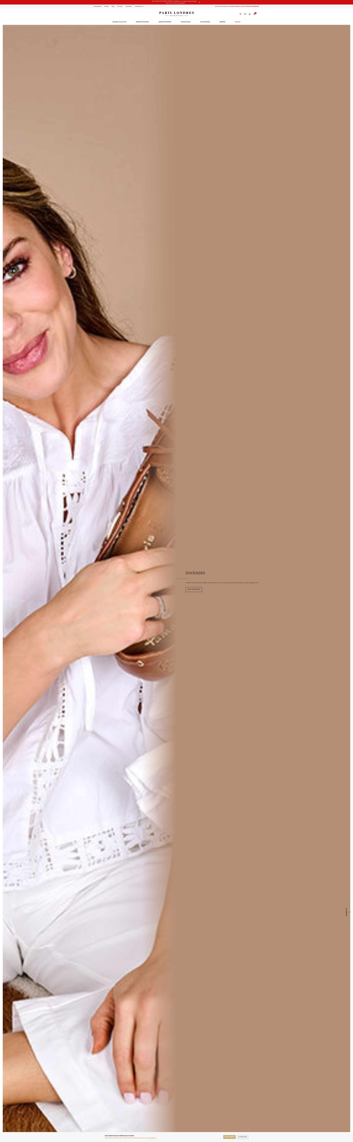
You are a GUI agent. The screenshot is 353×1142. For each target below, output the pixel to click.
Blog (113, 6)
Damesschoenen (142, 22)
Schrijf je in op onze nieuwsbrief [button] (247, 6)
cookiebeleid (151, 1138)
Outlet (237, 22)
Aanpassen (242, 1137)
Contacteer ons (139, 6)
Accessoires (205, 22)
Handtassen (186, 22)
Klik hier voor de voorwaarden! (175, 3)
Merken (223, 22)
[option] (176, 581)
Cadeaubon (128, 6)
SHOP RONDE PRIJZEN (195, 589)
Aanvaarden (229, 1137)
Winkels (106, 6)
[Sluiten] (199, 2)
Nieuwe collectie (119, 22)
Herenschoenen (164, 22)
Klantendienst (97, 6)
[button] (240, 14)
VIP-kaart (119, 6)
